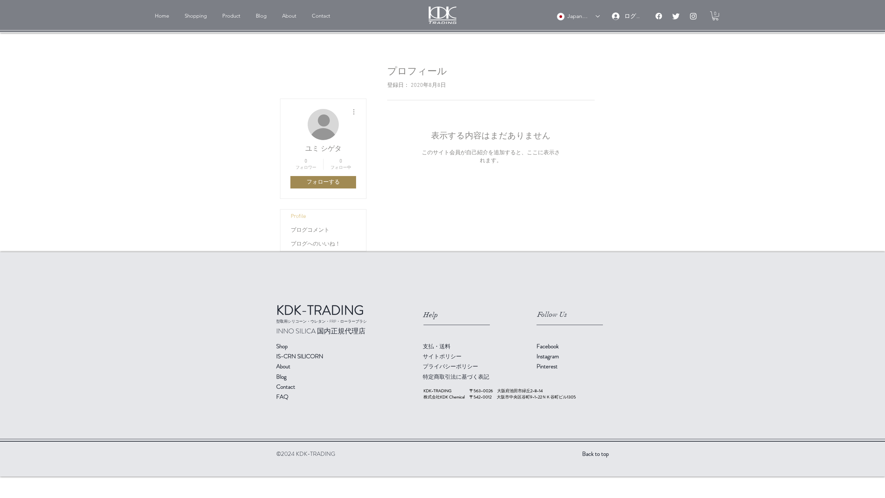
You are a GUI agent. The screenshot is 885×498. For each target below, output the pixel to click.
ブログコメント (310, 230)
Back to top (595, 454)
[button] (195, 16)
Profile (298, 216)
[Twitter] (676, 16)
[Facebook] (658, 16)
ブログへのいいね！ (316, 244)
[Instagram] (693, 16)
